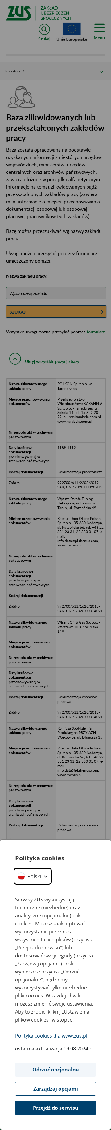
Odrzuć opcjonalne (55, 1069)
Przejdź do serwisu (55, 1107)
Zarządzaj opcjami (55, 1088)
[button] (32, 876)
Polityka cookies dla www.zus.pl (51, 1035)
